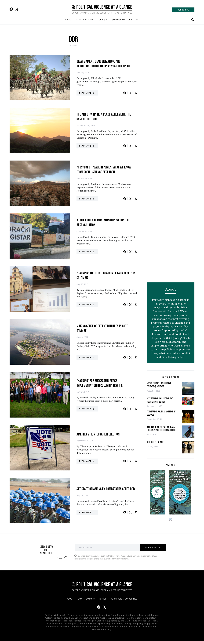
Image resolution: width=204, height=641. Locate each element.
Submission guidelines (125, 19)
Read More (85, 93)
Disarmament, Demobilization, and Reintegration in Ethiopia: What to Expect (103, 64)
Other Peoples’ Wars (155, 442)
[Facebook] (11, 9)
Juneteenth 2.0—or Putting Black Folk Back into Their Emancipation (161, 428)
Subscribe (151, 547)
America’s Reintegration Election (98, 434)
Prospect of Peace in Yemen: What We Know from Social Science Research (103, 169)
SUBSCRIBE (183, 10)
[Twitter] (16, 9)
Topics (101, 19)
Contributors (85, 19)
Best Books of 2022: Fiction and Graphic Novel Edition (160, 400)
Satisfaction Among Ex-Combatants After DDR (105, 489)
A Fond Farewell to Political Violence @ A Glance (159, 385)
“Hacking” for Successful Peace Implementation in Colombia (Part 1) (99, 383)
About (69, 19)
